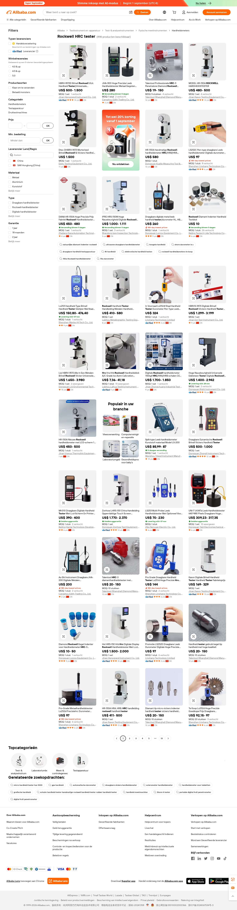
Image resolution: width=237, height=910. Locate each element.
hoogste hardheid (157, 244)
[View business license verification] (147, 905)
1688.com (85, 895)
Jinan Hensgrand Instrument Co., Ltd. (77, 97)
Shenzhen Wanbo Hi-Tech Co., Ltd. (76, 322)
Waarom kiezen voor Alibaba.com (22, 822)
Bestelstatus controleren (203, 834)
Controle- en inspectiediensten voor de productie (72, 848)
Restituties (150, 840)
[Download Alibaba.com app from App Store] (196, 881)
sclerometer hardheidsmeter (159, 785)
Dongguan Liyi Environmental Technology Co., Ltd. (77, 386)
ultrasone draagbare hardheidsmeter (123, 244)
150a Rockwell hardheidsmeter (77, 259)
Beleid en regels (61, 855)
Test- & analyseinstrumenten (119, 30)
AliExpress (72, 895)
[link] (233, 879)
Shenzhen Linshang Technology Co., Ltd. (207, 166)
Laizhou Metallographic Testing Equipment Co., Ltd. (121, 320)
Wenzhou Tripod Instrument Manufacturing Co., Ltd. (164, 456)
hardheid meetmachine (137, 792)
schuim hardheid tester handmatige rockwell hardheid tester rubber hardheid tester (78, 792)
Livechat (149, 828)
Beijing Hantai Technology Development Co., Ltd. (77, 527)
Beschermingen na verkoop (66, 840)
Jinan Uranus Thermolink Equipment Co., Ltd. (77, 453)
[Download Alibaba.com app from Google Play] (220, 881)
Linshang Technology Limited (160, 320)
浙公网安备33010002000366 (171, 905)
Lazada (118, 895)
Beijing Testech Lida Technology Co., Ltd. (207, 233)
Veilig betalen (59, 822)
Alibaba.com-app (174, 881)
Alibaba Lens (13, 881)
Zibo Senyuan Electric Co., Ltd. (160, 527)
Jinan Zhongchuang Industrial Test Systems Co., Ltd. (164, 386)
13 (162, 738)
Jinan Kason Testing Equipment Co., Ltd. (207, 97)
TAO (144, 895)
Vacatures (11, 843)
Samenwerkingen (199, 846)
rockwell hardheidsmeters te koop (177, 252)
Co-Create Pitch (14, 828)
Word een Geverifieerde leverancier (209, 840)
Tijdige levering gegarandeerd (67, 834)
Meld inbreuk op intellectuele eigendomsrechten (159, 848)
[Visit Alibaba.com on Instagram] (212, 858)
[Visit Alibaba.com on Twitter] (206, 858)
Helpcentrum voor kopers (158, 822)
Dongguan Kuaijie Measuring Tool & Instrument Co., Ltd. (164, 163)
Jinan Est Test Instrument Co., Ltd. (206, 320)
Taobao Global (132, 895)
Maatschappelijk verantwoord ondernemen (21, 835)
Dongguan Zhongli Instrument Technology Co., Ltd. (207, 453)
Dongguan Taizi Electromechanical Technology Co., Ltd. (207, 527)
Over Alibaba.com (15, 815)
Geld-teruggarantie (62, 828)
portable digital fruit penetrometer (195, 792)
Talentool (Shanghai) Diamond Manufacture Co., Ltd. (164, 97)
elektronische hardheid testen (138, 252)
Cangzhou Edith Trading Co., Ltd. (118, 99)
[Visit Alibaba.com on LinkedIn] (199, 858)
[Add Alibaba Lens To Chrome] (58, 881)
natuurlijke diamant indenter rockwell (80, 244)
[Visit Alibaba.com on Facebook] (193, 858)
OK (47, 125)
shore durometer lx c (184, 244)
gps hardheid (58, 785)
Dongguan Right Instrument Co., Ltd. (207, 389)
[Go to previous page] (116, 738)
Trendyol (152, 895)
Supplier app (128, 881)
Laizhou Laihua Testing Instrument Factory (121, 386)
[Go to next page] (168, 738)
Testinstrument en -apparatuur (84, 30)
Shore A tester (163, 792)
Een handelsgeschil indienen (159, 834)
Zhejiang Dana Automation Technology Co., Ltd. (77, 233)
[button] (131, 12)
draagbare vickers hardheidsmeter (121, 785)
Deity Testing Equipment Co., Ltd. (75, 163)
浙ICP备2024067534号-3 (200, 905)
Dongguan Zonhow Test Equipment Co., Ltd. (121, 527)
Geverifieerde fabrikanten (111, 822)
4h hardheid (110, 252)
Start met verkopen (200, 828)
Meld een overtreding (155, 855)
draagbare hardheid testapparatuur (79, 252)
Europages (165, 895)
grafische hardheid (22, 792)
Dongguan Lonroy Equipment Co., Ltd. (164, 233)
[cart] (175, 12)
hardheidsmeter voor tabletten (196, 785)
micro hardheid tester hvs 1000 (28, 785)
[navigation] (31, 385)
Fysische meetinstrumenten (153, 30)
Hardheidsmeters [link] (180, 30)
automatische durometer (84, 785)
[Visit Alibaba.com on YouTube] (219, 858)
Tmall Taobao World (102, 895)
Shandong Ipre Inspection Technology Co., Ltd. (121, 233)
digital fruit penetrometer (25, 799)
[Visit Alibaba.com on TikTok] (225, 858)
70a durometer (107, 259)
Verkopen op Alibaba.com (203, 822)
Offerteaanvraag (107, 828)
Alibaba (61, 30)
